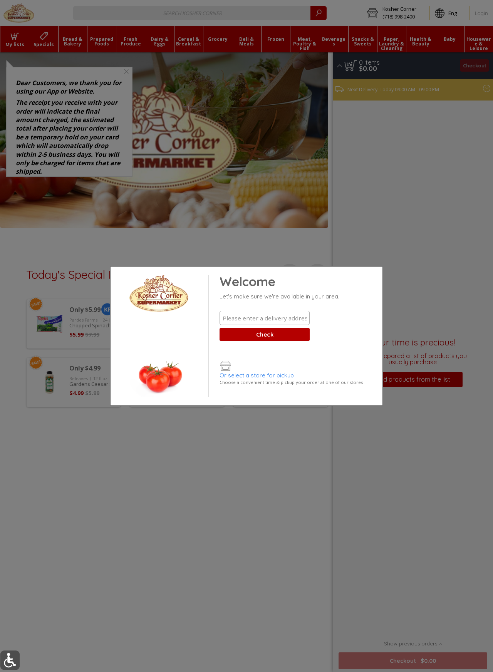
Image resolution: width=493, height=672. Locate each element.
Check (264, 334)
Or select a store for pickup (257, 375)
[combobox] (265, 318)
